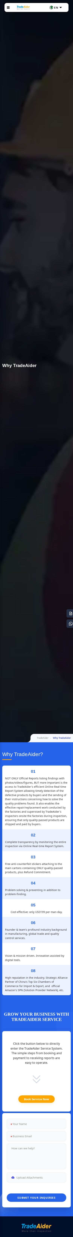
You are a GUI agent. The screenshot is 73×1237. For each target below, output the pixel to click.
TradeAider (42, 737)
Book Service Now (36, 1099)
